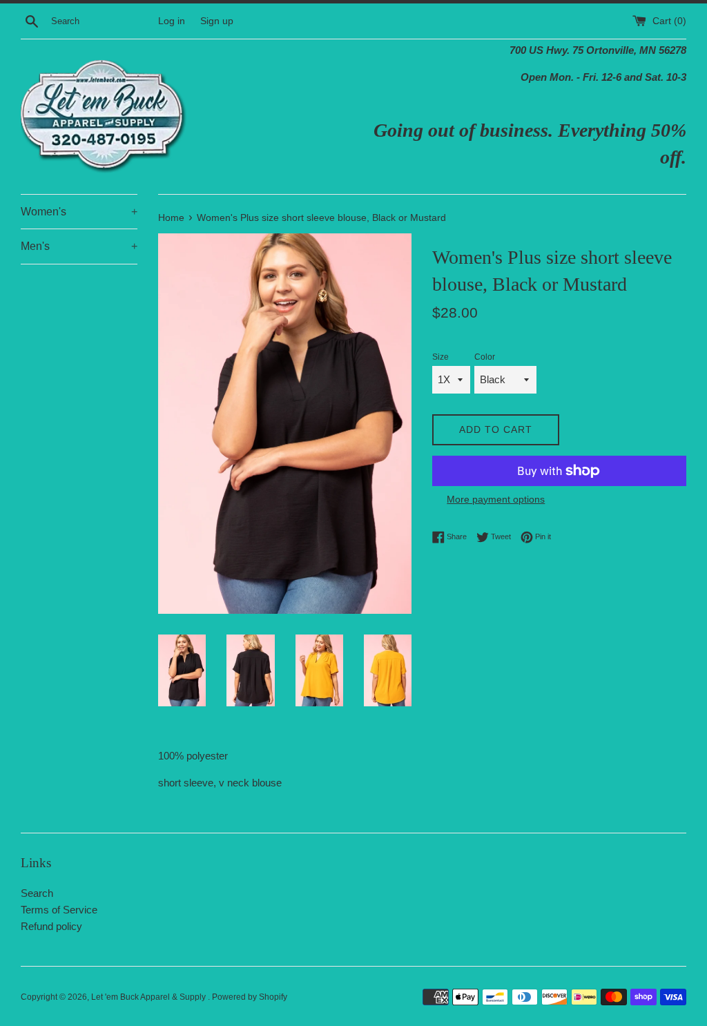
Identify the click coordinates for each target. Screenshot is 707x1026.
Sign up (216, 21)
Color (484, 357)
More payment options (496, 499)
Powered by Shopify (249, 997)
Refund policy (51, 926)
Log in (171, 21)
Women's (79, 211)
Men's (79, 246)
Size (440, 357)
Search (37, 893)
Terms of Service (59, 910)
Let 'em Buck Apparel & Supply (149, 997)
